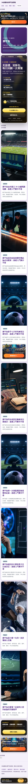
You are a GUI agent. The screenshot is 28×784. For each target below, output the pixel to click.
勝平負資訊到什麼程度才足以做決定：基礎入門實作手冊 (13, 566)
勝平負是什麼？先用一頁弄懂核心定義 (13, 639)
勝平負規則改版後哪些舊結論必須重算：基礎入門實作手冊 (13, 260)
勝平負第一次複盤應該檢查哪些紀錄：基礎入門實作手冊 (13, 492)
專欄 (10, 6)
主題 (6, 6)
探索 (2, 6)
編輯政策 (10, 769)
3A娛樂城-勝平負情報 (8, 2)
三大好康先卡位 (14, 110)
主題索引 (3, 769)
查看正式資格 (14, 732)
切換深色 (19, 5)
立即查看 (21, 780)
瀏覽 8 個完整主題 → (8, 50)
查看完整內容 (14, 115)
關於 (14, 6)
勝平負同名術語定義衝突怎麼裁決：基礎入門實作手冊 (13, 420)
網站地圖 (22, 769)
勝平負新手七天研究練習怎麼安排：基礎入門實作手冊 (13, 332)
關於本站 (16, 769)
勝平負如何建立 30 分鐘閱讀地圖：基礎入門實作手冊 (13, 187)
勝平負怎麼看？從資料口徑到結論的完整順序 (13, 708)
